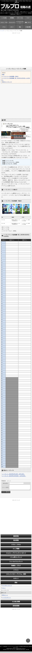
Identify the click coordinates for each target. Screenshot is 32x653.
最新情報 (16, 536)
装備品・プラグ (16, 565)
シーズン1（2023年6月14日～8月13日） (13, 474)
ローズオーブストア (7, 585)
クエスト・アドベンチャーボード (16, 553)
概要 (3, 74)
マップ (28, 17)
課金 (20, 26)
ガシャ (4, 588)
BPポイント (5, 595)
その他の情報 (27, 26)
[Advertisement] (16, 50)
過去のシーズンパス (7, 81)
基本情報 (12, 17)
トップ (2, 30)
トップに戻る (3, 17)
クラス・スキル (20, 17)
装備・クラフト (28, 22)
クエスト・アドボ (4, 22)
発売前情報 (16, 605)
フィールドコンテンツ (20, 22)
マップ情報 (16, 548)
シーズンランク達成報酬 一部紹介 (10, 76)
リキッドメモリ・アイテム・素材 (16, 574)
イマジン (4, 26)
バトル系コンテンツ (16, 557)
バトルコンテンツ (12, 22)
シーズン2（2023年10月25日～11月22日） (14, 476)
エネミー (12, 26)
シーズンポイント (6, 597)
